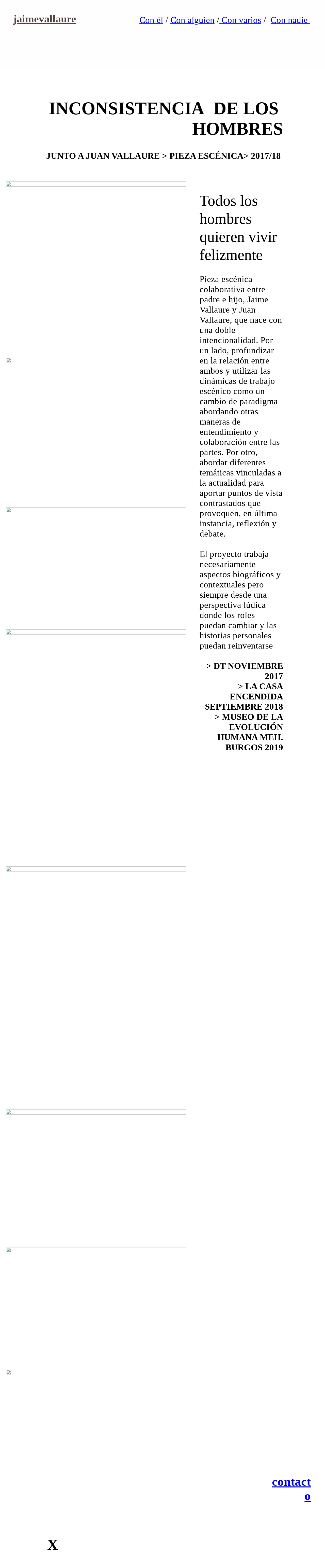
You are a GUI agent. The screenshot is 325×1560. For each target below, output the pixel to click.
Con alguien (192, 20)
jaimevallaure (44, 19)
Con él (151, 20)
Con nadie (290, 20)
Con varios (240, 20)
